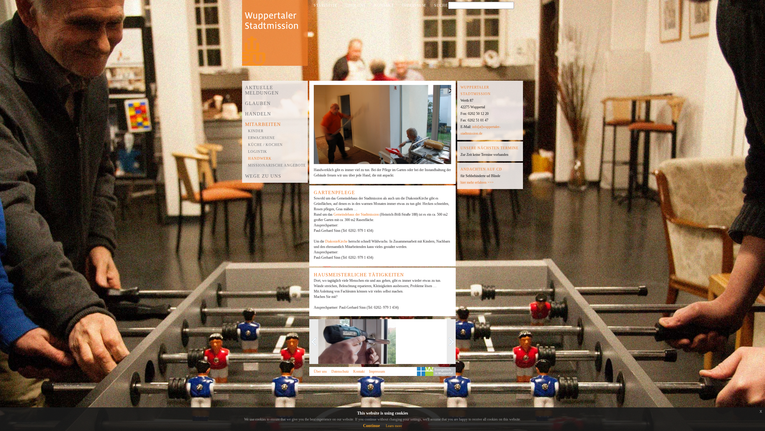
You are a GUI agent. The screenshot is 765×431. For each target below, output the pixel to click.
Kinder (256, 131)
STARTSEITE (325, 5)
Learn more (394, 426)
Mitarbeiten (263, 124)
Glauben (258, 103)
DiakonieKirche (336, 241)
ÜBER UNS (355, 5)
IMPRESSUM (414, 5)
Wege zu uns (263, 176)
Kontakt (359, 371)
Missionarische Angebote (277, 165)
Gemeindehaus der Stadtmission (356, 214)
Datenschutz (340, 371)
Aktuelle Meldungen (262, 90)
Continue (371, 426)
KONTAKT (384, 5)
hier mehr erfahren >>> (477, 182)
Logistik (257, 152)
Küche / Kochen (265, 145)
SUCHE (441, 5)
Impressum (377, 371)
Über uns (320, 371)
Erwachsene (261, 138)
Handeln (258, 113)
